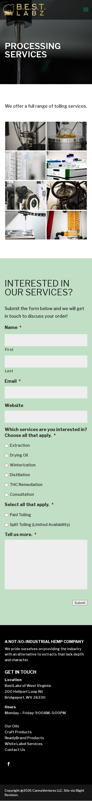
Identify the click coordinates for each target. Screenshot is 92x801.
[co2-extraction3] (67, 208)
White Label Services (23, 744)
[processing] (67, 237)
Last (9, 371)
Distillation (20, 475)
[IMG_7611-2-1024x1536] (25, 208)
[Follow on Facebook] (9, 764)
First (9, 349)
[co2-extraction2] (67, 148)
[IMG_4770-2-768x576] (67, 178)
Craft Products (18, 732)
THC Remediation (26, 484)
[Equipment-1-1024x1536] (25, 178)
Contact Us (15, 750)
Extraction (20, 445)
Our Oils (12, 726)
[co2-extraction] (25, 148)
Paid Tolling (20, 514)
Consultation (22, 494)
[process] (25, 237)
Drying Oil (19, 455)
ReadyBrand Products (24, 738)
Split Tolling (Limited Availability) (40, 524)
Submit (80, 603)
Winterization (23, 465)
